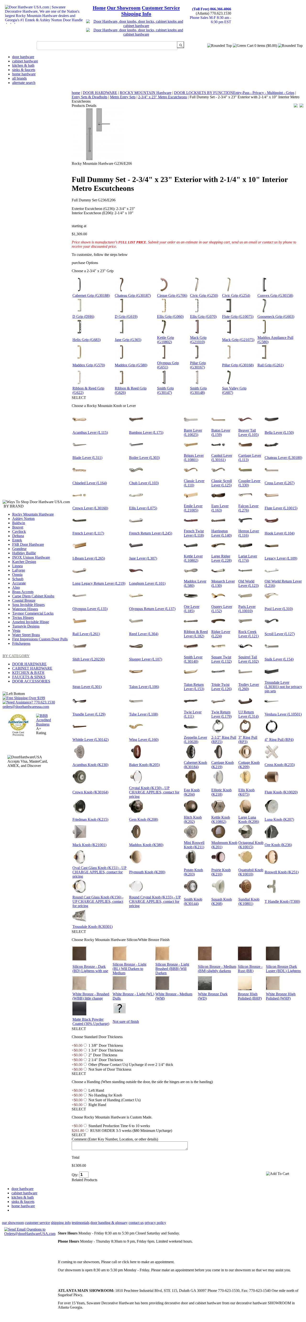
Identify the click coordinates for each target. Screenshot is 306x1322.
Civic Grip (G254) (236, 295)
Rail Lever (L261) (86, 634)
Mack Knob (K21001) (89, 845)
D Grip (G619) (126, 316)
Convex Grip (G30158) (275, 295)
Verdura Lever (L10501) (283, 714)
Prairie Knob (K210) (221, 872)
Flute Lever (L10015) (281, 508)
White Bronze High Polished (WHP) (280, 996)
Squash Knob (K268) (221, 901)
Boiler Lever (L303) (144, 458)
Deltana (18, 536)
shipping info (61, 1223)
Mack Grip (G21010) (198, 340)
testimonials (80, 1223)
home (76, 93)
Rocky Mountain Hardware (33, 514)
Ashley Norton (23, 519)
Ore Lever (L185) (191, 609)
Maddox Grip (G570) (88, 365)
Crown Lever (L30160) (90, 508)
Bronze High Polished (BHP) (250, 996)
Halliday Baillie (24, 553)
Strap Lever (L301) (87, 687)
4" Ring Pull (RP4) (279, 740)
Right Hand (97, 1105)
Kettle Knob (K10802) (220, 819)
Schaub (17, 579)
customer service (37, 1223)
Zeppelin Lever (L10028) (195, 739)
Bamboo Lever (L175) (146, 432)
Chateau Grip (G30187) (133, 295)
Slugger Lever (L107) (145, 659)
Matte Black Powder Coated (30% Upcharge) (90, 1021)
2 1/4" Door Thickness (105, 1060)
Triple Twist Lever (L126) (221, 687)
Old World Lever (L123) (248, 583)
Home (99, 8)
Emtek (17, 540)
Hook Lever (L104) (280, 533)
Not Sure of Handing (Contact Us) (114, 1100)
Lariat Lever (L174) (247, 558)
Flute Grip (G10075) (237, 316)
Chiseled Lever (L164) (89, 483)
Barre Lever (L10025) (193, 432)
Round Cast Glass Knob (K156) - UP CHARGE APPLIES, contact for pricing (97, 901)
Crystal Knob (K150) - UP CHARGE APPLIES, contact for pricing (154, 792)
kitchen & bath (23, 65)
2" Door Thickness (102, 1055)
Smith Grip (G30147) (165, 390)
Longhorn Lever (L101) (147, 583)
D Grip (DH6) (83, 316)
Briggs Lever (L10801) (194, 457)
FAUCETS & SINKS (28, 677)
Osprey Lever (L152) (221, 609)
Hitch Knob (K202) (193, 819)
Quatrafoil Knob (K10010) (250, 872)
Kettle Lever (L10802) (193, 558)
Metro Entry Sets (123, 97)
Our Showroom (124, 8)
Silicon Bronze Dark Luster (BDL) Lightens (283, 968)
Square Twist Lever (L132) (221, 659)
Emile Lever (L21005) (193, 508)
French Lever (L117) (88, 533)
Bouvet (17, 527)
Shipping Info (136, 14)
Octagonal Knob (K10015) (250, 845)
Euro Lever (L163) (220, 508)
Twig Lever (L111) (193, 714)
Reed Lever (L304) (143, 634)
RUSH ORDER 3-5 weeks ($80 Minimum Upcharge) (131, 1131)
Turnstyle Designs (25, 626)
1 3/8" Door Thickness (105, 1045)
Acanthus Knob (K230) (90, 765)
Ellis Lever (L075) (143, 508)
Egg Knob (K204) (192, 792)
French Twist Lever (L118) (194, 533)
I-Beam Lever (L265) (88, 558)
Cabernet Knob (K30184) (195, 764)
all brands (19, 78)
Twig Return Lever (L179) (221, 714)
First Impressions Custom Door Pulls (40, 639)
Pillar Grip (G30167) (198, 365)
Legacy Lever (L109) (281, 558)
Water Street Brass (26, 635)
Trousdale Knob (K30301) (92, 927)
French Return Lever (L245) (150, 533)
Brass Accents (22, 592)
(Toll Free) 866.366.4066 (211, 9)
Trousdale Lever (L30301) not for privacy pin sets (283, 686)
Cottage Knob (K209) (249, 764)
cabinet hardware (25, 61)
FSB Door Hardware (28, 544)
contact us (136, 1223)
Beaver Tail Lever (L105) (248, 432)
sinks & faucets (23, 70)
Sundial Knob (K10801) (248, 901)
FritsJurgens (21, 643)
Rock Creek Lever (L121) (248, 634)
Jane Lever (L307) (143, 558)
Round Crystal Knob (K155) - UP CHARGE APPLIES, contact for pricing (155, 901)
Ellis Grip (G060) (170, 316)
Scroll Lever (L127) (280, 634)
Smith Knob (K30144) (193, 901)
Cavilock (19, 531)
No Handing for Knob (105, 1095)
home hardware (24, 74)
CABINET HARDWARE (32, 668)
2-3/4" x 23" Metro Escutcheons (162, 97)
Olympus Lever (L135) (90, 609)
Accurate (19, 583)
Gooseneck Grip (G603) (275, 316)
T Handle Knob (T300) (282, 901)
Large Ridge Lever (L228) (221, 558)
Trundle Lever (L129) (88, 714)
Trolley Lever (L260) (248, 687)
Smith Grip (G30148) (198, 390)
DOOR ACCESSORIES (31, 681)
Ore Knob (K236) (278, 845)
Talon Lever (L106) (144, 687)
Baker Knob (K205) (144, 765)
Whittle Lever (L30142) (90, 740)
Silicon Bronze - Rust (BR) (250, 968)
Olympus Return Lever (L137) (152, 609)
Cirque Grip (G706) (172, 295)
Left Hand (96, 1090)
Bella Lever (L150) (279, 432)
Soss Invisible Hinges (28, 605)
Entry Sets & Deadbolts (89, 97)
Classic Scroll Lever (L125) (221, 483)
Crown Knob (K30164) (90, 792)
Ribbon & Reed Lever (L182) (196, 634)
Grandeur (19, 549)
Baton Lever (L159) (220, 432)
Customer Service (161, 8)
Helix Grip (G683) (86, 340)
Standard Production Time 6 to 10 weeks (119, 1126)
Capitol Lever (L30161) (221, 457)
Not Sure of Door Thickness (109, 1069)
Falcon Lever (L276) (248, 508)
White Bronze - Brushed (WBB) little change (90, 996)
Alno (16, 587)
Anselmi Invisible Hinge (30, 622)
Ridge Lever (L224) (220, 634)
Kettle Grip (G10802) (165, 340)
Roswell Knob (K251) (282, 872)
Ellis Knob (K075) (246, 792)
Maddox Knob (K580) (146, 845)
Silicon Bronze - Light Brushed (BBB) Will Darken (172, 968)
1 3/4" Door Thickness (105, 1050)
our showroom (13, 1223)
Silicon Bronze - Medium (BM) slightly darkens (217, 968)
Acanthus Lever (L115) (90, 432)
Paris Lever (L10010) (247, 609)
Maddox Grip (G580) (131, 365)
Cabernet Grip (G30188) (91, 295)
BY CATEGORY (16, 656)
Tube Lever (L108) (143, 714)
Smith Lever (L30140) (193, 659)
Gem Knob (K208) (143, 819)
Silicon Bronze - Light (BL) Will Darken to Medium (129, 968)
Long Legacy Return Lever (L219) (98, 583)
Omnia (17, 575)
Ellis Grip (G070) (203, 316)
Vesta (16, 630)
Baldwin (18, 523)
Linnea (17, 566)
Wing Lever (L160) (143, 740)
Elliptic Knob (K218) (221, 792)
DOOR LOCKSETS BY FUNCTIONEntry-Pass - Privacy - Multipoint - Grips (234, 93)
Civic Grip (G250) (204, 295)
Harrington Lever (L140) (221, 533)
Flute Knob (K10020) (281, 792)
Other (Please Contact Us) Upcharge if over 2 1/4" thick (130, 1065)
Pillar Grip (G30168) (238, 365)
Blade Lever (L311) (87, 458)
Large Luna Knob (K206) (248, 819)
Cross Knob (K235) (280, 765)
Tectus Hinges (23, 618)
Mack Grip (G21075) (238, 340)
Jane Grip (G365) (128, 340)
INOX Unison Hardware (31, 557)
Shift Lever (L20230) (88, 659)
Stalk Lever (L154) (279, 659)
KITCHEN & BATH (28, 673)
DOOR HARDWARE (29, 664)
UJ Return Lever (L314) (248, 714)
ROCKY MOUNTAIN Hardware (145, 93)
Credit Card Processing (18, 733)
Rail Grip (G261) (270, 365)
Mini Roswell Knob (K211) (194, 845)
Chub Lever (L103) (144, 483)
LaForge (18, 570)
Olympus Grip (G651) (168, 365)
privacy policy (155, 1223)
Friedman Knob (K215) (90, 819)
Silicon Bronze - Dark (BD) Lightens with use (90, 968)
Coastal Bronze (23, 600)
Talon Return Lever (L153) (194, 687)
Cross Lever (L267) (280, 483)
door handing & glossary (109, 1223)
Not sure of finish (126, 1021)
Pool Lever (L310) (279, 609)
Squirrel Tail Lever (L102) (248, 659)
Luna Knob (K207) (279, 819)
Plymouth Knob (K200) (147, 872)
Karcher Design (24, 562)
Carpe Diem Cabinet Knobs (33, 596)
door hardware (23, 57)
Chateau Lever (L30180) (283, 458)
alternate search (23, 83)
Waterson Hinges (25, 609)
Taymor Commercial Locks (33, 613)
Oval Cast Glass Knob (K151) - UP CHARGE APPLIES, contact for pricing (99, 872)
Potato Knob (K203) (193, 872)
